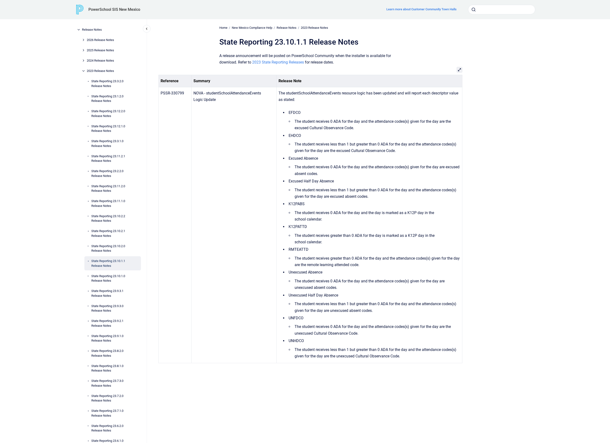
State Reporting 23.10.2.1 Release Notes (108, 233)
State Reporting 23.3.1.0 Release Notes (107, 143)
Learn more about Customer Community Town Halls (421, 9)
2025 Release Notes (100, 50)
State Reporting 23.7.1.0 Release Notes (107, 413)
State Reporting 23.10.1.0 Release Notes (108, 278)
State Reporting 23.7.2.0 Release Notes (107, 398)
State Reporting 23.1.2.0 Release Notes (107, 98)
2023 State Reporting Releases (278, 62)
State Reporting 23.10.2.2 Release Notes (108, 218)
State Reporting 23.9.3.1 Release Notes (107, 293)
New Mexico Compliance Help (252, 27)
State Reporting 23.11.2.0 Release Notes (108, 188)
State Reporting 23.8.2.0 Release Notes (107, 353)
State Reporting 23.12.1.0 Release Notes (108, 128)
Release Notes (92, 29)
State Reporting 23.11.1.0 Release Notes (108, 203)
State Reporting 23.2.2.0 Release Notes (107, 173)
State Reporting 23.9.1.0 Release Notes (107, 338)
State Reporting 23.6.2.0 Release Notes (107, 428)
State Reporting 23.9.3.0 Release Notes (107, 308)
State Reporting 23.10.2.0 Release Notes (108, 248)
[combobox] (501, 9)
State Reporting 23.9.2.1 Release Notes (107, 323)
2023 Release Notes (100, 71)
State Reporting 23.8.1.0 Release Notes (107, 368)
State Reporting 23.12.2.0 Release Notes (108, 113)
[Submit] (473, 9)
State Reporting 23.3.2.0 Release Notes (107, 83)
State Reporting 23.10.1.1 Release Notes (108, 263)
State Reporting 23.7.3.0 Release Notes (107, 383)
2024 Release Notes (100, 60)
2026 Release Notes (100, 40)
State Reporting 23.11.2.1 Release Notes (108, 158)
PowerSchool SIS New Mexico (114, 9)
